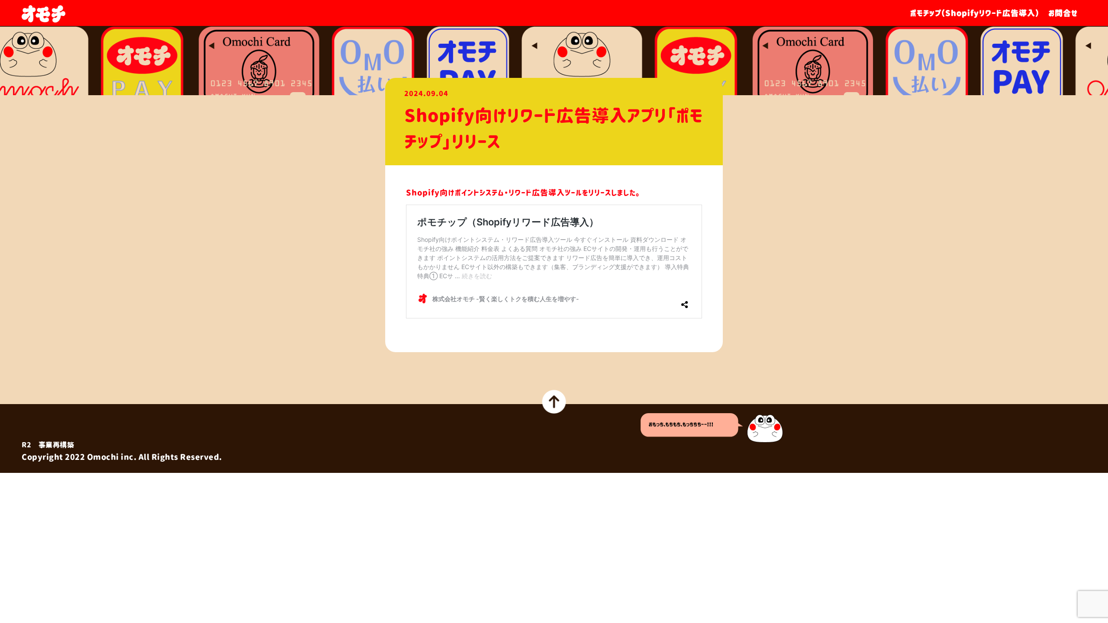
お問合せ (1063, 13)
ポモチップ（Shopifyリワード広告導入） (975, 13)
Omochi (103, 457)
